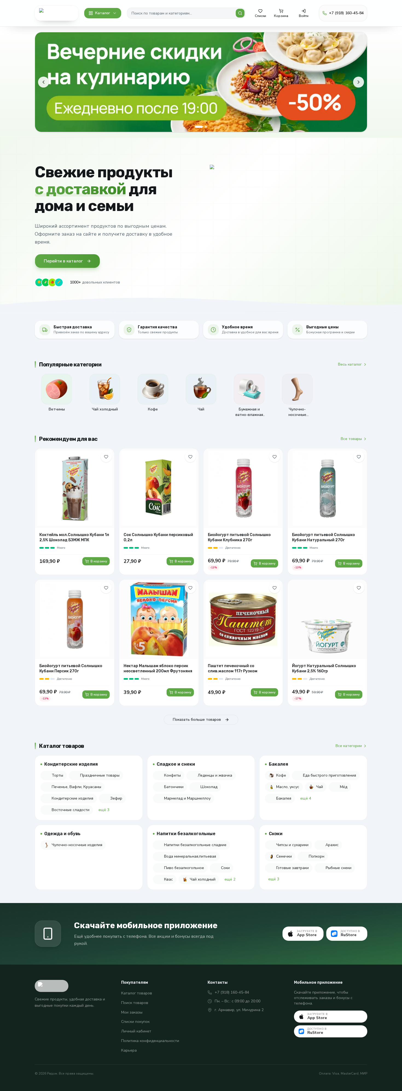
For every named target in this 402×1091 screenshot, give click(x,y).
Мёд (343, 786)
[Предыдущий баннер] (43, 82)
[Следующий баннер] (358, 82)
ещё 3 (103, 809)
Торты (57, 775)
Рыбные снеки (338, 867)
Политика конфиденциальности (150, 1040)
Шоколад (208, 786)
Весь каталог (350, 364)
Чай (319, 786)
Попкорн (316, 856)
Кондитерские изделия (72, 798)
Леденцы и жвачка (215, 775)
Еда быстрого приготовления (329, 775)
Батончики (173, 786)
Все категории (349, 745)
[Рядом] (56, 13)
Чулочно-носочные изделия (77, 844)
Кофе (281, 775)
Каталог (102, 13)
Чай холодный (202, 879)
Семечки (284, 856)
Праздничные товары (100, 775)
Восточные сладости (70, 809)
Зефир (116, 798)
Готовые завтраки (292, 867)
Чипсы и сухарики (292, 844)
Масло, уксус (287, 786)
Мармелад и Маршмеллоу (187, 798)
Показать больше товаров (197, 719)
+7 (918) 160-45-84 (232, 992)
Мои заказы (131, 1012)
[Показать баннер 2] (206, 127)
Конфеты (172, 775)
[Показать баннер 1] (199, 127)
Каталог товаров (136, 993)
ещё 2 (230, 879)
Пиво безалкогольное (184, 867)
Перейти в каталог (63, 261)
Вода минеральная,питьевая (190, 856)
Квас (168, 879)
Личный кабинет (136, 1031)
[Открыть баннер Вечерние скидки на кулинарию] (201, 82)
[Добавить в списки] (106, 456)
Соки (225, 867)
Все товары (351, 438)
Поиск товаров (134, 1002)
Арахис (332, 844)
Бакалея (283, 798)
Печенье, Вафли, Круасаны (76, 786)
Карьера (129, 1050)
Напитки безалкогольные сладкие (195, 844)
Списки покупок (135, 1021)
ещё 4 (305, 798)
